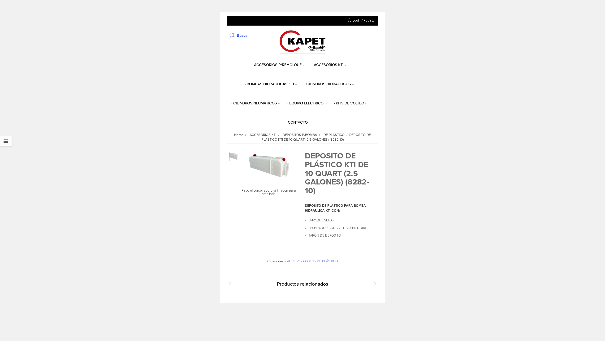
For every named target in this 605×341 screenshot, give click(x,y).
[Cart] (374, 35)
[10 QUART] (233, 156)
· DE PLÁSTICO (326, 261)
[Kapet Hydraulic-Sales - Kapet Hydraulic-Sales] (302, 40)
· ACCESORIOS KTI (299, 261)
